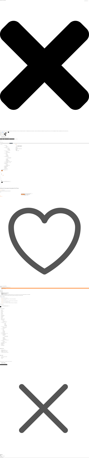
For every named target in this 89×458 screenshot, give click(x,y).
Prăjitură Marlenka (3, 343)
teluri (1, 314)
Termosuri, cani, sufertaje (8, 162)
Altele (2, 310)
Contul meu (2, 357)
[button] (44, 65)
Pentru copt (6, 145)
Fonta (8, 148)
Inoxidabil (9, 149)
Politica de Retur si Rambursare (4, 350)
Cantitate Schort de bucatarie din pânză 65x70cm (25, 193)
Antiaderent (9, 150)
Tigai (6, 146)
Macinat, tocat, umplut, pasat (9, 161)
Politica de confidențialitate (4, 363)
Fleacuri (7, 158)
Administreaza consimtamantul (3, 364)
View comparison (1, 457)
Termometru (2, 311)
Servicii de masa (9, 157)
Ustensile (7, 151)
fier (3, 329)
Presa (1, 318)
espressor (2, 313)
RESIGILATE (2, 342)
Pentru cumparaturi (8, 165)
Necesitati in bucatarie (7, 156)
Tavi (3, 320)
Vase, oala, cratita (4, 322)
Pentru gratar (2, 326)
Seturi (6, 153)
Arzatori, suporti (4, 327)
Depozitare (4, 338)
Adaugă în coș (22, 194)
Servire (3, 335)
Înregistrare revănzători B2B (19, 148)
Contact (17, 149)
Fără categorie (2, 345)
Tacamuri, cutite (6, 336)
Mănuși (2, 316)
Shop (16, 147)
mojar (1, 317)
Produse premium (6, 166)
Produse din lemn (4, 339)
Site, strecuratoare (3, 315)
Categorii (1, 144)
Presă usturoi (4, 334)
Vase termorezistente (5, 321)
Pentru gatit (6, 147)
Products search (17, 150)
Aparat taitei (7, 160)
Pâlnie (2, 312)
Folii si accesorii (6, 168)
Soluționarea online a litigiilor (4, 351)
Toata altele (6, 163)
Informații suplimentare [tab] (3, 288)
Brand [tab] (2, 289)
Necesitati (4, 341)
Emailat (7, 154)
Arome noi (6, 167)
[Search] (2, 170)
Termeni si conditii (3, 362)
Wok (5, 323)
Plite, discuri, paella (8, 152)
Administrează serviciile (3, 136)
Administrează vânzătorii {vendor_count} (5, 137)
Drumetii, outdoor (3, 332)
